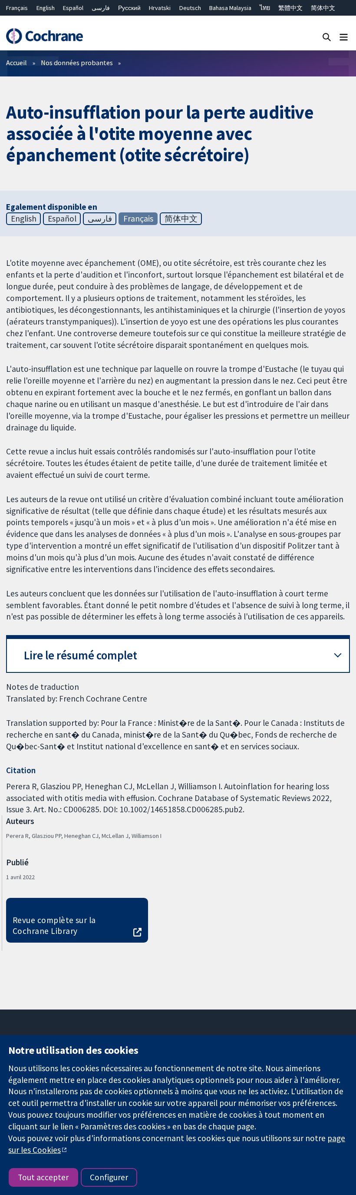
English (45, 8)
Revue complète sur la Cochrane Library (54, 925)
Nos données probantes (77, 62)
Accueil (16, 62)
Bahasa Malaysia (230, 8)
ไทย (265, 8)
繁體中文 (290, 8)
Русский (129, 8)
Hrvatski (160, 8)
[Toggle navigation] (344, 37)
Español (73, 8)
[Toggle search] (327, 37)
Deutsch (190, 8)
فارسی (101, 8)
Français (17, 8)
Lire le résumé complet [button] (80, 655)
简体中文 (323, 8)
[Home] (44, 36)
